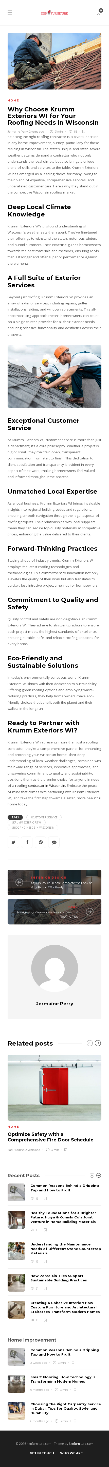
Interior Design (49, 877)
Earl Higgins (16, 1150)
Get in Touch (42, 1453)
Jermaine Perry (18, 131)
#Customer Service (44, 817)
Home (13, 100)
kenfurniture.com (81, 1444)
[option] (54, 1102)
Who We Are (71, 1453)
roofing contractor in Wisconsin (40, 785)
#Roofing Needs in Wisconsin (33, 827)
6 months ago (39, 1390)
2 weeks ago (38, 1363)
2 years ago (36, 131)
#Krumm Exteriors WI (27, 822)
